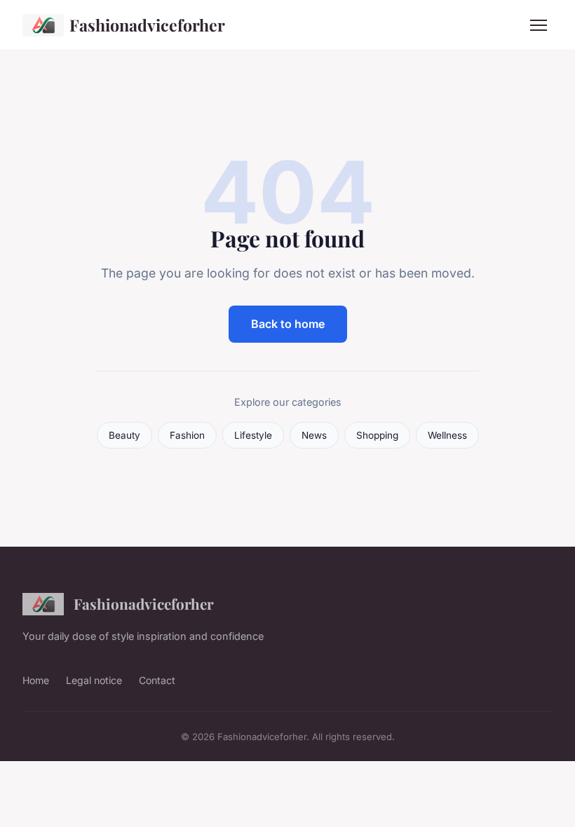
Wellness (447, 435)
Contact (157, 680)
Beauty (124, 435)
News (314, 435)
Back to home (288, 324)
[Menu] (539, 25)
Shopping (377, 435)
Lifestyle (253, 435)
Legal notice (94, 680)
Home (35, 680)
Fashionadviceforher (147, 25)
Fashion (187, 435)
